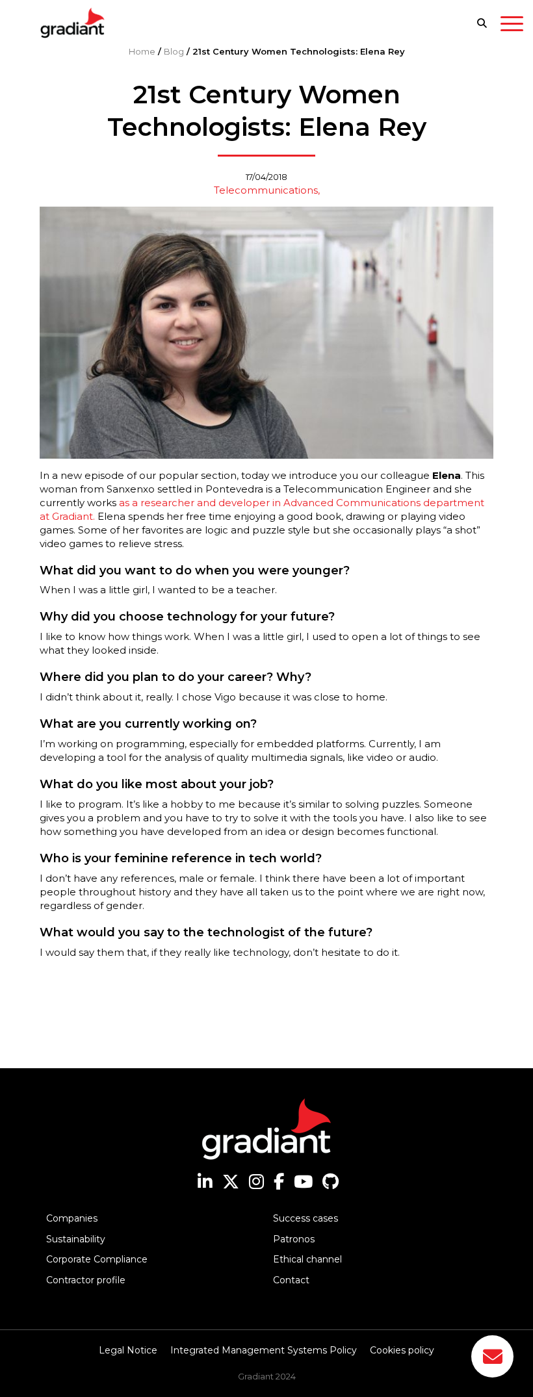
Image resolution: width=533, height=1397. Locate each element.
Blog (174, 51)
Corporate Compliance (97, 1259)
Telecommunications (266, 190)
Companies (72, 1218)
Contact (291, 1280)
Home (142, 51)
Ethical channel (307, 1259)
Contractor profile (85, 1280)
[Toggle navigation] (511, 26)
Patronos (294, 1239)
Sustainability (75, 1239)
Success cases (305, 1218)
